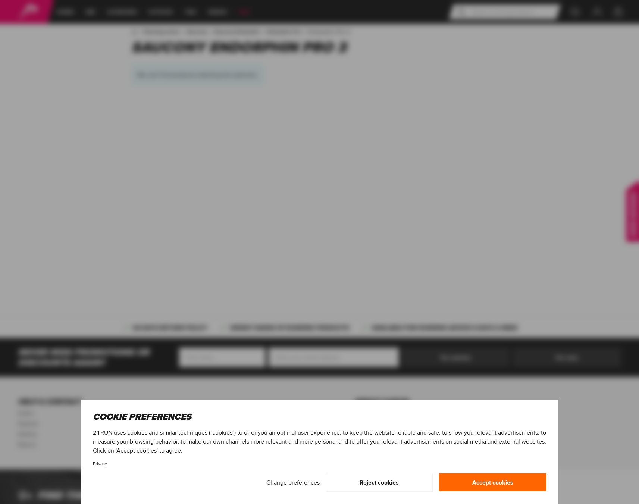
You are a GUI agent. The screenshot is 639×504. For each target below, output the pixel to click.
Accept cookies (492, 482)
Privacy (100, 463)
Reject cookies (379, 482)
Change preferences (293, 482)
